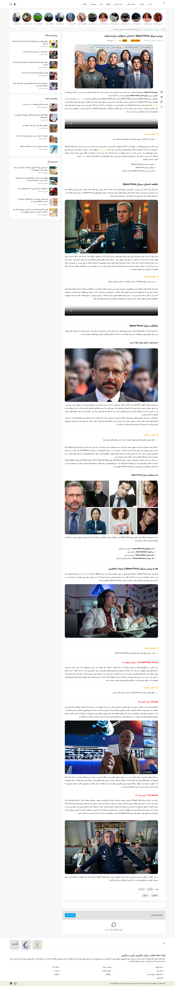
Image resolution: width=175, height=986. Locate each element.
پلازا (162, 29)
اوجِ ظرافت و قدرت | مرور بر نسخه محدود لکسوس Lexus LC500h (48, 24)
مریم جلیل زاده (159, 41)
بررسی (157, 29)
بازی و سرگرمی (118, 4)
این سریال (80, 99)
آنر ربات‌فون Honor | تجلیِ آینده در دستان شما (114, 24)
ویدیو (101, 4)
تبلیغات (84, 4)
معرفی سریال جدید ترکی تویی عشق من (35, 125)
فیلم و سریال (131, 4)
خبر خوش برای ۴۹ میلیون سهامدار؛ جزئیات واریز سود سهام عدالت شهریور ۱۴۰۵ (31, 168)
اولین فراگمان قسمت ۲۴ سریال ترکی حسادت (16, 24)
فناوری (142, 4)
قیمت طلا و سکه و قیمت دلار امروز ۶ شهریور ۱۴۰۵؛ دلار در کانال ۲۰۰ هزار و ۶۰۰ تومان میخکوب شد (30, 210)
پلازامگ (84, 156)
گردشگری (160, 978)
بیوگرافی (108, 4)
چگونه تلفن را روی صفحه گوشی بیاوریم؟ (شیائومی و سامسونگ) (31, 116)
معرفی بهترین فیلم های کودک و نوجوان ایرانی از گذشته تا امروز (30, 63)
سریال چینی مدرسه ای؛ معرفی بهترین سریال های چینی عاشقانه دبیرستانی (30, 84)
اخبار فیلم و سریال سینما (155, 974)
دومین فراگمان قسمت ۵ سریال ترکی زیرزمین (147, 24)
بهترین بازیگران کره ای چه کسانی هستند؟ (35, 73)
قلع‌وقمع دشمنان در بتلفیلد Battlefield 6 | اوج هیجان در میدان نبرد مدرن (81, 24)
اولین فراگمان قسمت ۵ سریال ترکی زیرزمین (103, 24)
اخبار (150, 4)
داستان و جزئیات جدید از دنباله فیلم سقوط (34, 146)
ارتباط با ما (56, 967)
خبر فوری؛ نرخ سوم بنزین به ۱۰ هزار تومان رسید (33, 188)
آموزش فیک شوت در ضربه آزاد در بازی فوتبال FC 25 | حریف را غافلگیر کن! (38, 24)
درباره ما (56, 971)
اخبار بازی (160, 971)
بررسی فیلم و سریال (148, 29)
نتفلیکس (155, 105)
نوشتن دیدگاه (70, 915)
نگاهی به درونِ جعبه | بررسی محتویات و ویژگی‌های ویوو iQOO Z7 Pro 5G (70, 24)
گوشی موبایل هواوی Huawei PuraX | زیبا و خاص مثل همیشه (158, 24)
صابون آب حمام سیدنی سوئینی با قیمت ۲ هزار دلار (32, 136)
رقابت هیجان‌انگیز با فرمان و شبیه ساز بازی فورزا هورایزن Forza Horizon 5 (125, 24)
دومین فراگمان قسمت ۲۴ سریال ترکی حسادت (59, 24)
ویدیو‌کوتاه (93, 4)
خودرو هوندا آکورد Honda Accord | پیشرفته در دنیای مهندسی (136, 24)
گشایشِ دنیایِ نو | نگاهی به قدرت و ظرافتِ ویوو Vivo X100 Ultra (27, 24)
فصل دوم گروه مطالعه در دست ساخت (35, 104)
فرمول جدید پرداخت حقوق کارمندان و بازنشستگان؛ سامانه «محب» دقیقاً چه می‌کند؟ (31, 179)
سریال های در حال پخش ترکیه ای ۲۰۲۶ (35, 52)
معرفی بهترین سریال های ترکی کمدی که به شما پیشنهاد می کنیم (30, 42)
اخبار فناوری (159, 967)
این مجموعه (103, 150)
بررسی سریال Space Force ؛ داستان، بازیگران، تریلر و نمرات (127, 29)
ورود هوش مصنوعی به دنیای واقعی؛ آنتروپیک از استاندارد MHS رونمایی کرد (33, 200)
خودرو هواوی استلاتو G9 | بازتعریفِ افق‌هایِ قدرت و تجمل (92, 24)
